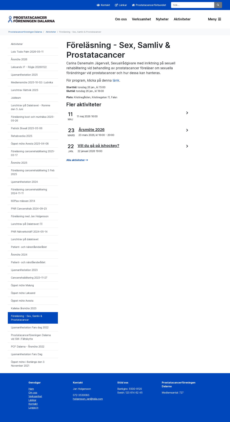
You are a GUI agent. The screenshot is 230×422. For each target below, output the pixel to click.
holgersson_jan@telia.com (88, 398)
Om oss (121, 19)
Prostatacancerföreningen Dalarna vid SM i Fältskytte (31, 337)
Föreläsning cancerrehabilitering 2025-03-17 (33, 153)
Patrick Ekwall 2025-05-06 (26, 128)
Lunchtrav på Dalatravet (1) (27, 223)
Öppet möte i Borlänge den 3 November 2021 (27, 363)
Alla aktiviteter (75, 160)
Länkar (32, 400)
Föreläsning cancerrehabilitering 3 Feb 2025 (32, 172)
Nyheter (162, 19)
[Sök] (218, 5)
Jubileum (16, 97)
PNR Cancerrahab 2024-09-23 (29, 208)
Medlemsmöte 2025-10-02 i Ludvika (32, 82)
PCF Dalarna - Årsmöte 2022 (27, 346)
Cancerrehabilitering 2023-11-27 (29, 277)
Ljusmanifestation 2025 (24, 74)
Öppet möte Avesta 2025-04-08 (30, 143)
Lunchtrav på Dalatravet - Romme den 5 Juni (30, 107)
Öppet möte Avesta (22, 300)
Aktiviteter (182, 19)
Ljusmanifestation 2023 (24, 270)
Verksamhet (141, 19)
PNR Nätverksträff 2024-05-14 (29, 231)
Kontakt (33, 403)
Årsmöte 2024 (19, 254)
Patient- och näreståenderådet (29, 247)
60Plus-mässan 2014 (23, 200)
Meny (212, 19)
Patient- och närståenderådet (28, 262)
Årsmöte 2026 (19, 59)
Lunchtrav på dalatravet (24, 239)
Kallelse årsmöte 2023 (23, 308)
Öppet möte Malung (22, 285)
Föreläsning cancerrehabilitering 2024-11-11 (29, 191)
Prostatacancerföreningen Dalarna (25, 32)
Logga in (33, 407)
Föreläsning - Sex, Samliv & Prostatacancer (26, 317)
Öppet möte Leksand (23, 293)
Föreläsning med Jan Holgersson (30, 216)
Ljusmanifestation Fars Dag (26, 354)
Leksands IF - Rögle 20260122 (29, 67)
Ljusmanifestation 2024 (24, 181)
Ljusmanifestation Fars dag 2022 (30, 327)
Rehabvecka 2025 (21, 135)
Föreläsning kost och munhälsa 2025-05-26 (32, 118)
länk (116, 80)
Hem (31, 388)
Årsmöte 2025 (19, 162)
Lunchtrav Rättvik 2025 (24, 90)
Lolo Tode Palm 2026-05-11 (27, 51)
